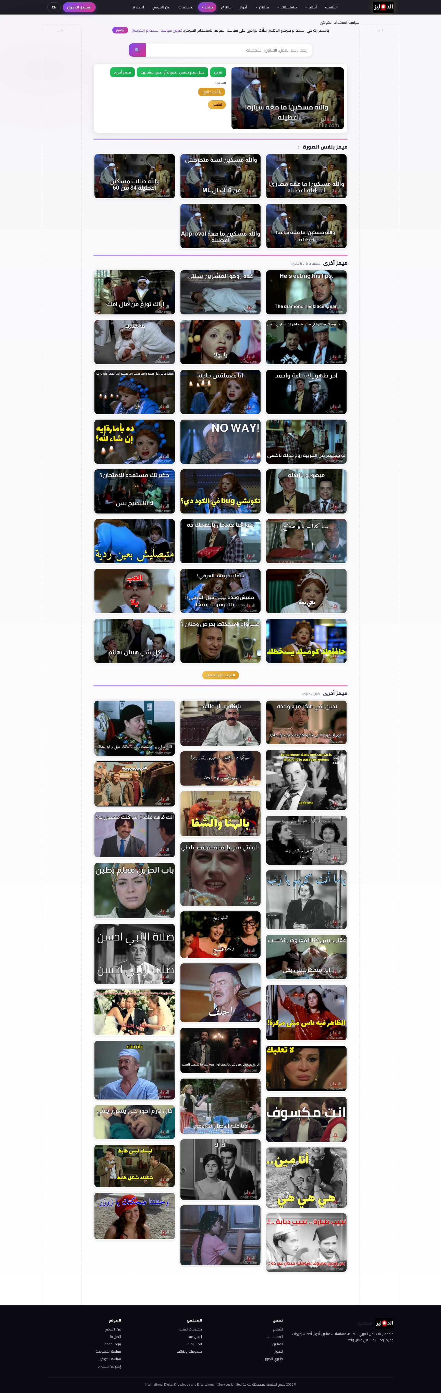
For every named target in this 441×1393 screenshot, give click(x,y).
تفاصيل (217, 104)
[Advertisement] (61, 111)
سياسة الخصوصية (108, 1351)
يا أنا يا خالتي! (211, 91)
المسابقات (194, 1344)
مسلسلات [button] (289, 7)
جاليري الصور (274, 1358)
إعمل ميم (195, 1336)
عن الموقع (161, 7)
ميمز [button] (209, 7)
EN (54, 7)
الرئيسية (331, 7)
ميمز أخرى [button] (122, 72)
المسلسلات (274, 1336)
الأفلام (278, 1329)
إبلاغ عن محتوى (109, 1366)
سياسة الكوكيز (110, 1358)
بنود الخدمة (112, 1344)
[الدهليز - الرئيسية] (383, 7)
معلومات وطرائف (189, 1351)
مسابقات (185, 7)
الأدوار (278, 1351)
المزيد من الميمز (220, 675)
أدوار (243, 7)
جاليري (226, 7)
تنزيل (218, 72)
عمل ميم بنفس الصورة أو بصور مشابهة (172, 72)
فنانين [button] (264, 7)
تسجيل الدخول (79, 7)
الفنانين (277, 1344)
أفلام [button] (313, 7)
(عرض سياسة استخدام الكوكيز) (157, 30)
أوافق (120, 30)
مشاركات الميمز (190, 1329)
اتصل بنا (137, 7)
